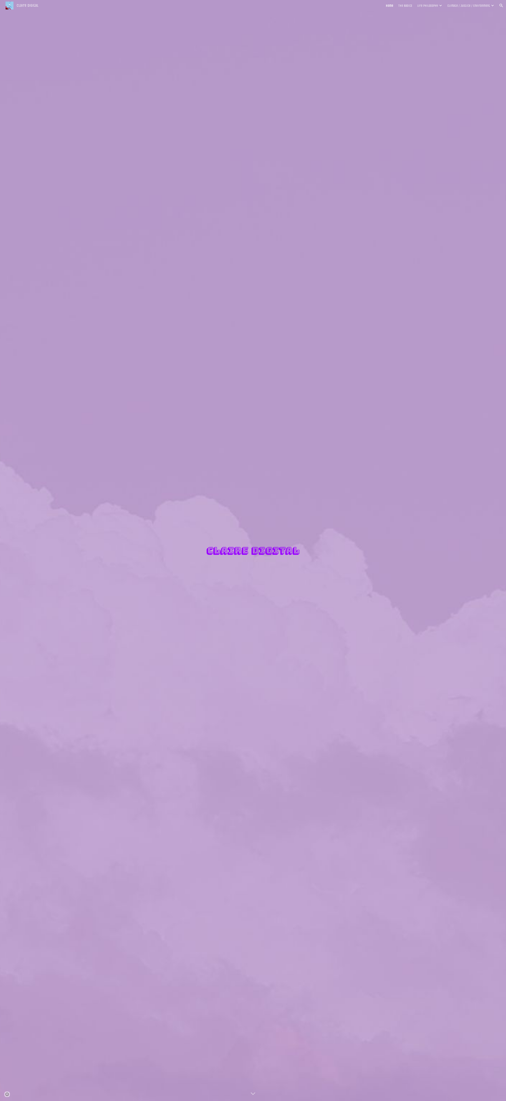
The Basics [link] (405, 6)
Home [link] (389, 6)
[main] (253, 550)
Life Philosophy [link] (427, 6)
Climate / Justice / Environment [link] (468, 6)
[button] (501, 5)
